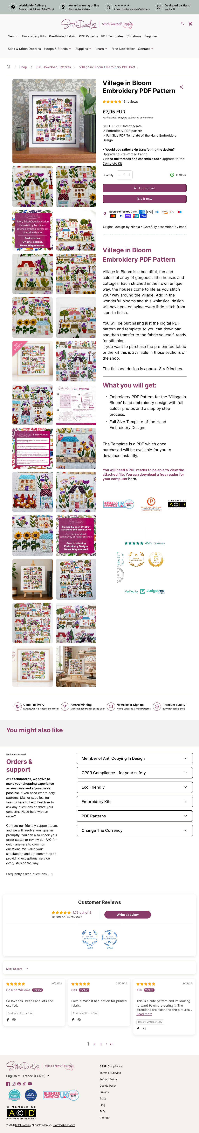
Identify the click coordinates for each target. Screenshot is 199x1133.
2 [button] (94, 1044)
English (13, 1076)
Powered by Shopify (64, 1124)
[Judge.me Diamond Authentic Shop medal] (90, 938)
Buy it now (144, 199)
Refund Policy (108, 1079)
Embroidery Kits (34, 37)
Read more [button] (144, 1014)
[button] (112, 101)
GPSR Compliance (111, 1066)
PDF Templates (112, 36)
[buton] (13, 1076)
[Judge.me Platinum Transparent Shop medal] (134, 559)
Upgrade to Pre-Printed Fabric (125, 154)
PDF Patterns (88, 36)
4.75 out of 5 (81, 912)
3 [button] (101, 1044)
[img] (15, 984)
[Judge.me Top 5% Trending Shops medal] (154, 575)
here (132, 479)
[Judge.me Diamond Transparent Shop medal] (109, 938)
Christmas (134, 36)
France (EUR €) (36, 1076)
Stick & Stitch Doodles (24, 49)
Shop (23, 67)
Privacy (104, 1092)
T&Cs (103, 1098)
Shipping (122, 117)
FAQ (102, 1111)
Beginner (150, 36)
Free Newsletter (123, 50)
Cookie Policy (108, 1085)
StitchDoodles (23, 1124)
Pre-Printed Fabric (62, 36)
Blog (102, 1105)
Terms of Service (110, 1072)
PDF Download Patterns (53, 67)
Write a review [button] (128, 915)
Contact (105, 1117)
